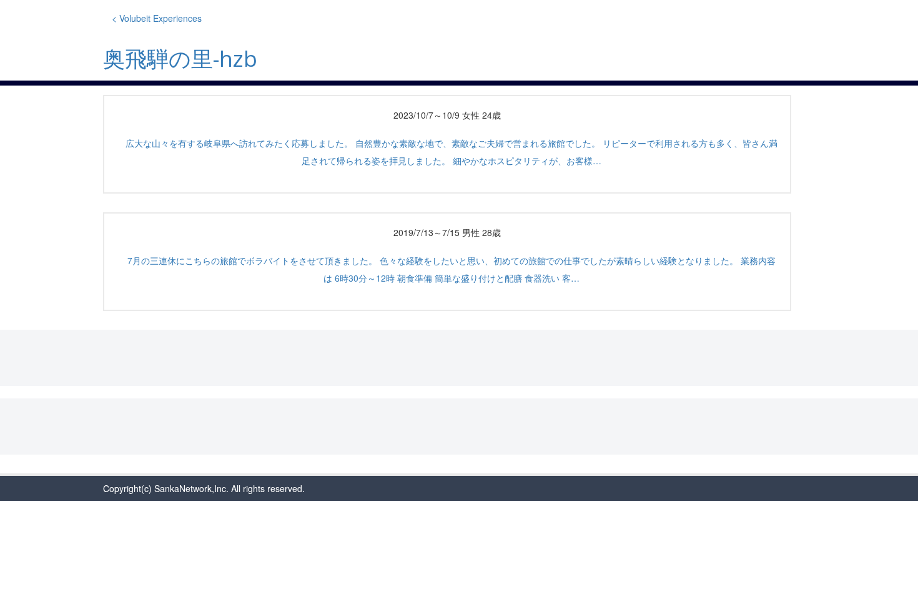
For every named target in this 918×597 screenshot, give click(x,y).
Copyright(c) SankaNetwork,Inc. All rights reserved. (204, 488)
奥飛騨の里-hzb (180, 58)
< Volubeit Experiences (157, 18)
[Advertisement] (459, 358)
